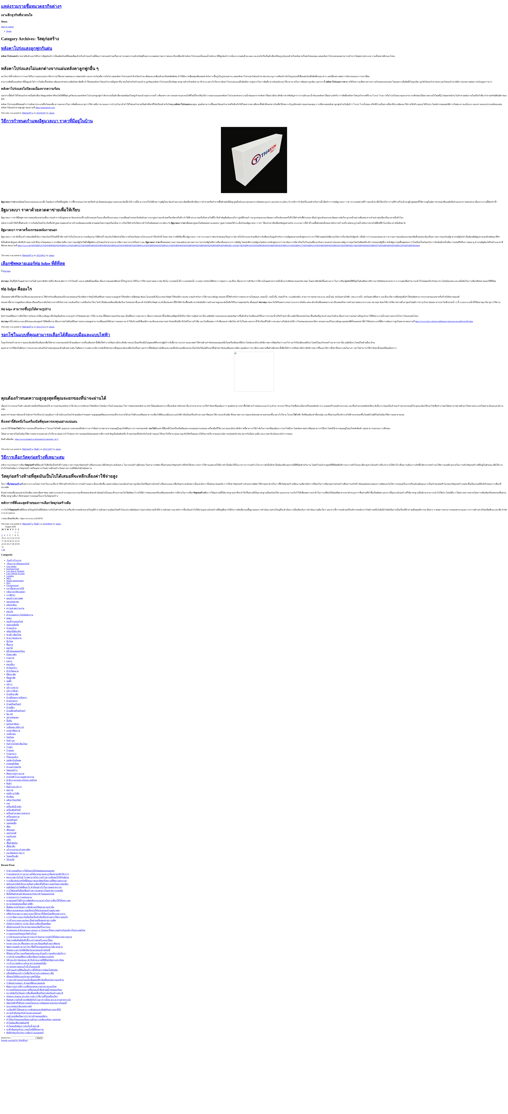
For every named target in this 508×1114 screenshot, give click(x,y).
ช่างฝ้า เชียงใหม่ (13, 635)
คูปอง (9, 618)
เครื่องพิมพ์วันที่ (13, 810)
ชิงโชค (9, 641)
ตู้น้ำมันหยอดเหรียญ (15, 651)
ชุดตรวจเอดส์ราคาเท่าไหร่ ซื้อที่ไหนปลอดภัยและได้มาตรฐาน (34, 947)
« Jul (3, 550)
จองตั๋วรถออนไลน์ (14, 621)
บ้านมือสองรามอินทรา (16, 697)
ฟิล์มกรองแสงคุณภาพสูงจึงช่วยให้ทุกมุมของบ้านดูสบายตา (33, 910)
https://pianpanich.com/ (45, 107)
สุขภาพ (9, 790)
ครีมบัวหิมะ (11, 605)
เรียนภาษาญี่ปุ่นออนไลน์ (17, 564)
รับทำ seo (10, 740)
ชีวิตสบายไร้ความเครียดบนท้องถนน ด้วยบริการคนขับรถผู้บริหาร (36, 953)
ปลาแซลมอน (12, 717)
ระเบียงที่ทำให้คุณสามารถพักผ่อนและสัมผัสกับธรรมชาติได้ (33, 1009)
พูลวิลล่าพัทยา (12, 724)
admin (51, 113)
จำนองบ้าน (11, 628)
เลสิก (8, 840)
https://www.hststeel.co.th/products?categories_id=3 (36, 439)
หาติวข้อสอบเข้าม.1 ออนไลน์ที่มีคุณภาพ (25, 1029)
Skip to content (7, 27)
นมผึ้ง (9, 681)
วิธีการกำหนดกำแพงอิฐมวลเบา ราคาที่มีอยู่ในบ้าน (47, 120)
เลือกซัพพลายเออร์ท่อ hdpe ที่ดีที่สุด (33, 263)
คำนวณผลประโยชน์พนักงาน (19, 615)
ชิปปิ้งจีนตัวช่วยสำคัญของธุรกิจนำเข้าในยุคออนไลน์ (30, 894)
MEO (8, 578)
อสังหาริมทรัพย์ (13, 800)
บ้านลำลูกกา (12, 701)
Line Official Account (15, 573)
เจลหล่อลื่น (11, 823)
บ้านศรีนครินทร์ (13, 704)
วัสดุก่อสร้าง (27, 113)
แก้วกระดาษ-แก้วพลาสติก (18, 849)
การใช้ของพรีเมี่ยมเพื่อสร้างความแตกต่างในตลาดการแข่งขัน (34, 890)
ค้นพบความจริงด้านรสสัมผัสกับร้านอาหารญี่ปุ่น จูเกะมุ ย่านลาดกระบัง (38, 1000)
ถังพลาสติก (11, 654)
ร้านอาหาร (11, 754)
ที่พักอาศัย (11, 674)
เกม (8, 803)
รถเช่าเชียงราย (13, 730)
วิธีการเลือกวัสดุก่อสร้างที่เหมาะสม (32, 457)
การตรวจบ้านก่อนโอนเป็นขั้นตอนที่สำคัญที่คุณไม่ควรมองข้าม (35, 980)
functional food (12, 569)
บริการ (9, 684)
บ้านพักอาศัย (12, 694)
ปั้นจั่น (9, 721)
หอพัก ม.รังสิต (12, 793)
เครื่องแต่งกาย (12, 816)
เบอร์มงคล (11, 836)
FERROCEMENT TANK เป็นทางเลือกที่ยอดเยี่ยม (28, 924)
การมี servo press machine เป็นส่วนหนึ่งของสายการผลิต (31, 920)
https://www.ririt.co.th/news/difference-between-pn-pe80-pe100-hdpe (444, 321)
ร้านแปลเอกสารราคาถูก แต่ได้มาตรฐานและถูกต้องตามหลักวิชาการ (37, 874)
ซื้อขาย (9, 644)
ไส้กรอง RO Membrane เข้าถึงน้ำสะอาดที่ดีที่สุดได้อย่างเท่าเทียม (35, 960)
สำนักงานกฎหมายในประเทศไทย (21, 780)
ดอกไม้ (9, 648)
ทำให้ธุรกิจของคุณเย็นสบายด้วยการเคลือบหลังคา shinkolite (33, 1019)
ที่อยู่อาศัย (10, 678)
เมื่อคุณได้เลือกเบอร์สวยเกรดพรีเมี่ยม (23, 976)
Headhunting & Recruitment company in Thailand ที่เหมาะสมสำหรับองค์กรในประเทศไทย (45, 930)
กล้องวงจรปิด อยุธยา (15, 592)
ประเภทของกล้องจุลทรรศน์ (19, 1006)
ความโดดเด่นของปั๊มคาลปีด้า (19, 904)
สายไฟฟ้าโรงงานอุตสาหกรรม (20, 777)
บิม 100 (9, 714)
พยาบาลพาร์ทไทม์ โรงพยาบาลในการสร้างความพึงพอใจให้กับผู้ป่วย (37, 877)
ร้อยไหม (10, 737)
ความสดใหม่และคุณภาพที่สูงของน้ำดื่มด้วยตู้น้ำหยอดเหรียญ (34, 990)
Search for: (5, 1038)
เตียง (8, 826)
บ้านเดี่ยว (10, 707)
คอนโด (9, 611)
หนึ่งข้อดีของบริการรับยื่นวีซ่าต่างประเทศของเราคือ (30, 973)
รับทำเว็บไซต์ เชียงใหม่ (16, 744)
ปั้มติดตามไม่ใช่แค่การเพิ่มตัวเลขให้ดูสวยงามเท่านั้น (30, 907)
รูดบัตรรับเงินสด (13, 760)
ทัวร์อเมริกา (11, 668)
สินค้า (37, 449)
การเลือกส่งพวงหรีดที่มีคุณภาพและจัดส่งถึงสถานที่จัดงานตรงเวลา (36, 881)
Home (9, 31)
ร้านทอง (10, 750)
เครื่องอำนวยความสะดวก (18, 813)
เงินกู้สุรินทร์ (11, 820)
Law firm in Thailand (15, 571)
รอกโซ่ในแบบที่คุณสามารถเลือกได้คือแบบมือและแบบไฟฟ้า (55, 334)
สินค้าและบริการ (14, 787)
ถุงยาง (9, 661)
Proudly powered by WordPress (14, 1040)
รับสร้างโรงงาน (13, 560)
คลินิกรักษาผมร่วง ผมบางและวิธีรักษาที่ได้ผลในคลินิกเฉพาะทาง (35, 914)
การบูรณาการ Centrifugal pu (19, 897)
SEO (8, 583)
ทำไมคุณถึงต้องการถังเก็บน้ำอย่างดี (22, 1026)
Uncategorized (12, 585)
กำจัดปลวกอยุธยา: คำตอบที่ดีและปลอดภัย (25, 983)
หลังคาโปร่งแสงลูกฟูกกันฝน (26, 48)
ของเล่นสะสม (12, 602)
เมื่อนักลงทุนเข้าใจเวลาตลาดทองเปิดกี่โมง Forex (28, 927)
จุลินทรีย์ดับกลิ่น (13, 631)
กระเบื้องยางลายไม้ (15, 588)
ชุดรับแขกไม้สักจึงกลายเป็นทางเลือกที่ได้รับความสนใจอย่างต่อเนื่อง (37, 884)
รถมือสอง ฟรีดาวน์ (15, 727)
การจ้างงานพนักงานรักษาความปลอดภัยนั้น (26, 963)
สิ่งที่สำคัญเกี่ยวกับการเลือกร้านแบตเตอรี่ (25, 1033)
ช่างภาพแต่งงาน (14, 638)
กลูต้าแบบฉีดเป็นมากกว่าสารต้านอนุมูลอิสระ (27, 1016)
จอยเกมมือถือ (12, 625)
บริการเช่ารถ (12, 687)
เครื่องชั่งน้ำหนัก (13, 806)
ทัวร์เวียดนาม (12, 671)
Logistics (10, 576)
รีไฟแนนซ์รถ (12, 757)
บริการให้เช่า (12, 691)
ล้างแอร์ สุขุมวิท (13, 767)
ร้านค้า (9, 747)
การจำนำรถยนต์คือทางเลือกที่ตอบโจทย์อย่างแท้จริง (30, 957)
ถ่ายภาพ (10, 658)
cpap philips (11, 566)
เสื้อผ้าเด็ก (10, 846)
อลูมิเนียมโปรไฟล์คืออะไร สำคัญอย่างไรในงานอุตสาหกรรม (34, 887)
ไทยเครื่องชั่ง (12, 856)
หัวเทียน (10, 797)
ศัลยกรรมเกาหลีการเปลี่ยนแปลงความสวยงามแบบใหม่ (31, 986)
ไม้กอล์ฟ (10, 859)
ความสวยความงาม (15, 608)
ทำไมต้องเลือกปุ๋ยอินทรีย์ (17, 1023)
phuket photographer (15, 581)
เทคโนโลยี (11, 833)
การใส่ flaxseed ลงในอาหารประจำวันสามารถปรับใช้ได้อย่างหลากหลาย (39, 937)
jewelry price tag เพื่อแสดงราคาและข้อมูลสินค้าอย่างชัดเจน (33, 943)
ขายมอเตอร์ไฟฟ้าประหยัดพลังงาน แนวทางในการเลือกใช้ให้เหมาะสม (38, 900)
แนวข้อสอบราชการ (15, 853)
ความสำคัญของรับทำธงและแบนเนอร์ (23, 1013)
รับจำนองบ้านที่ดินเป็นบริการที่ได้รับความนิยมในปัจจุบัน (32, 970)
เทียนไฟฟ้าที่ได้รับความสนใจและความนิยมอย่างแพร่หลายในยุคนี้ (36, 1003)
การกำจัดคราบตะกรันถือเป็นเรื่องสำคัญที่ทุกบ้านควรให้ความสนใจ (37, 917)
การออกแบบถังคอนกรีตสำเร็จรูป (21, 933)
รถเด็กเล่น (11, 734)
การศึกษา (10, 595)
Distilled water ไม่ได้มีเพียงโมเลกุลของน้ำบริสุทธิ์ (28, 950)
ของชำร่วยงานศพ (14, 598)
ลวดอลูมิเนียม (12, 764)
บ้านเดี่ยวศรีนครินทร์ (15, 711)
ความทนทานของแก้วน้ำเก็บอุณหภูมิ (23, 966)
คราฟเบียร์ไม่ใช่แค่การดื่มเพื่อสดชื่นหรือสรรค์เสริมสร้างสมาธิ (34, 993)
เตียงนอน (10, 830)
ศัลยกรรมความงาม (15, 773)
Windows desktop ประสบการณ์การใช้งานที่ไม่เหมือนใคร (32, 996)
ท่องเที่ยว (10, 664)
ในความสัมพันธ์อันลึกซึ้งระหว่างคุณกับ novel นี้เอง (29, 940)
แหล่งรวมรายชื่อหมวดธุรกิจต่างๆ (31, 6)
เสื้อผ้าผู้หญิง (12, 843)
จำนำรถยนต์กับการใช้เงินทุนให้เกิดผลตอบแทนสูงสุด (30, 871)
